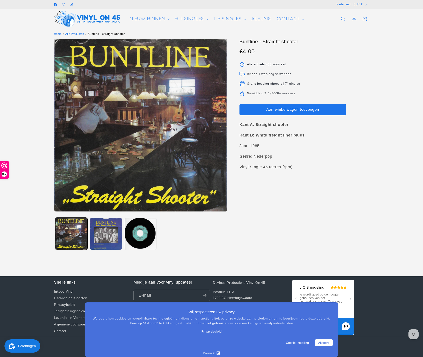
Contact (60, 330)
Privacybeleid (64, 304)
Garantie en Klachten (70, 298)
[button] (149, 19)
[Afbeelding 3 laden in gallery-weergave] (140, 234)
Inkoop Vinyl (63, 291)
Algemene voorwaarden (72, 324)
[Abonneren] (204, 295)
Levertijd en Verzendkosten (75, 317)
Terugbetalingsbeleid (70, 311)
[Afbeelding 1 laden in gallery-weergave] (71, 234)
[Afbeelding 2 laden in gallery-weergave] (106, 234)
